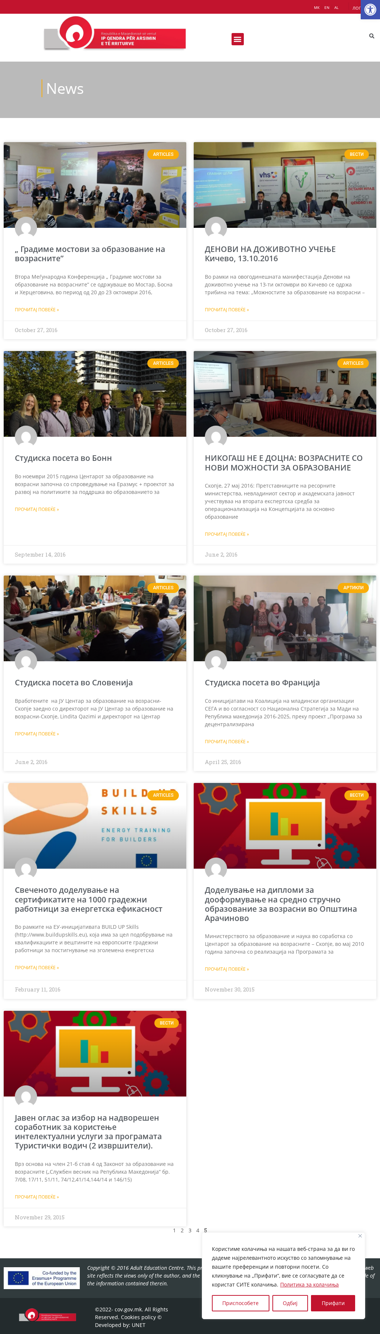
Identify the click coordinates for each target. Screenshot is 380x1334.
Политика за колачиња (309, 1284)
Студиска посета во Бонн (63, 458)
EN (327, 7)
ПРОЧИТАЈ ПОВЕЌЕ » (37, 310)
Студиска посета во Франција (262, 682)
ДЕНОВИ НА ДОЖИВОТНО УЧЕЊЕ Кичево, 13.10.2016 (270, 253)
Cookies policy (138, 1317)
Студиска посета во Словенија (74, 682)
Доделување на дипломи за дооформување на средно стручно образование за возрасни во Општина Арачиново (281, 904)
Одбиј (290, 1303)
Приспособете (240, 1303)
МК (317, 7)
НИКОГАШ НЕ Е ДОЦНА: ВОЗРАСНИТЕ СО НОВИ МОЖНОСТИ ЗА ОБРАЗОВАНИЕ (284, 462)
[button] (370, 9)
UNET (138, 1324)
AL (336, 7)
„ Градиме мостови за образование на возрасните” (90, 253)
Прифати (333, 1303)
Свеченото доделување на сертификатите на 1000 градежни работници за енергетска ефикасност (89, 899)
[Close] (360, 1236)
